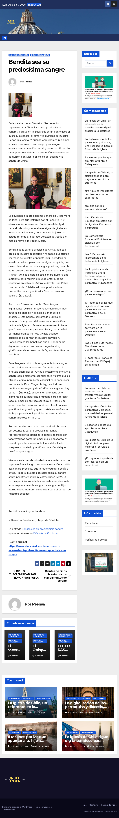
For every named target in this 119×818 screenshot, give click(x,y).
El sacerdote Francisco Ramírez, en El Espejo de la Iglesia (98, 361)
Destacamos (99, 699)
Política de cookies (96, 539)
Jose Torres (95, 712)
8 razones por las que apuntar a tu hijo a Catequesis (98, 161)
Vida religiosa (29, 733)
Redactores (92, 523)
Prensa (28, 81)
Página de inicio (109, 805)
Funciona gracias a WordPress (17, 807)
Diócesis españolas (40, 55)
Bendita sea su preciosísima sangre (42, 528)
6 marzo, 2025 (76, 712)
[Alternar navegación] (62, 37)
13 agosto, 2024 (20, 746)
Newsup (45, 807)
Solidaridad (14, 733)
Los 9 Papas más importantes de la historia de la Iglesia (96, 258)
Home (84, 805)
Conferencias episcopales (21, 699)
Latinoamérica (43, 699)
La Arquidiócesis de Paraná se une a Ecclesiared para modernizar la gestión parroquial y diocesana (98, 276)
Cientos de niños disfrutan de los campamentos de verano (55, 576)
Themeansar (8, 809)
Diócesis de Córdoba (18, 55)
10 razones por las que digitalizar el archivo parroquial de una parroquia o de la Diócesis (99, 309)
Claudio (40, 712)
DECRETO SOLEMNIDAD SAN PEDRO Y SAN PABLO (26, 574)
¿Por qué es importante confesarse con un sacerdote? (99, 194)
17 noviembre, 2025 (21, 712)
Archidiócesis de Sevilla (65, 635)
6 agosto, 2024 (77, 746)
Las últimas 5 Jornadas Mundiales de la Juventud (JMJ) (99, 346)
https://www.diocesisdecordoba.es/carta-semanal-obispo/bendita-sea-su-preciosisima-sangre (37, 550)
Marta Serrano (41, 746)
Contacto (90, 531)
